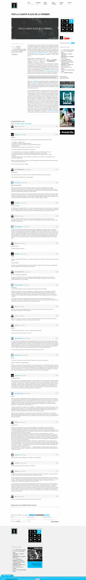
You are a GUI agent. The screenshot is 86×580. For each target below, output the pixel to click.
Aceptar (37, 579)
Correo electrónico (31, 516)
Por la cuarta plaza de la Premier (30, 14)
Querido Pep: (67, 59)
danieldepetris (64, 53)
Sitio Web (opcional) (47, 516)
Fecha (18, 123)
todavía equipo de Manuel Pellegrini (40, 53)
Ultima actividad (28, 123)
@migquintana (18, 355)
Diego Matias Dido (64, 56)
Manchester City (23, 50)
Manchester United (53, 110)
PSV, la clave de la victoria (69, 49)
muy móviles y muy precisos (50, 70)
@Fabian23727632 (19, 338)
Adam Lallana (16, 49)
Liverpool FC (16, 50)
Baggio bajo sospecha (68, 72)
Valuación (22, 123)
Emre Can (21, 49)
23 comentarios (14, 54)
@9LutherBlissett (18, 226)
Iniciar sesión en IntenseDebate (32, 515)
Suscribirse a (14, 521)
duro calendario (35, 82)
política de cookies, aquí (11, 579)
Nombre (12, 516)
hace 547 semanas (21, 126)
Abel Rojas (18, 46)
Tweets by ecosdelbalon (64, 78)
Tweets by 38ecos (63, 76)
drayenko (17, 454)
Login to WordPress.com (39, 515)
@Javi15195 (17, 182)
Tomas (62, 70)
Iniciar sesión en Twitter (46, 515)
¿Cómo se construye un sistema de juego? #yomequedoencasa (67, 62)
